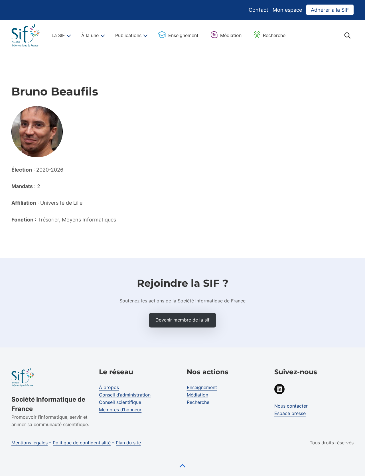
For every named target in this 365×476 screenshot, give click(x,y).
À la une (90, 35)
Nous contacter (291, 406)
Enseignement (183, 35)
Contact (258, 10)
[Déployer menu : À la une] (101, 35)
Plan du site (128, 443)
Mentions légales (29, 443)
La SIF (58, 35)
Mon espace (287, 10)
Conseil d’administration (125, 395)
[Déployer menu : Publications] (144, 35)
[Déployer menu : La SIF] (67, 35)
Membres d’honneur (120, 409)
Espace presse (290, 413)
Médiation (231, 35)
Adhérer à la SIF (330, 10)
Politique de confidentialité (82, 443)
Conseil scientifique (120, 402)
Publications (128, 35)
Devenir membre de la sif (182, 320)
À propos (109, 387)
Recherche (274, 35)
